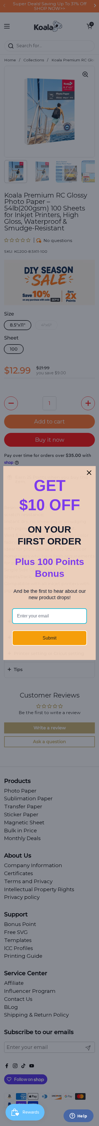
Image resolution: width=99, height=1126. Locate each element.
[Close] (89, 472)
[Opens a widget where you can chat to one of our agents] (78, 1116)
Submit (49, 638)
